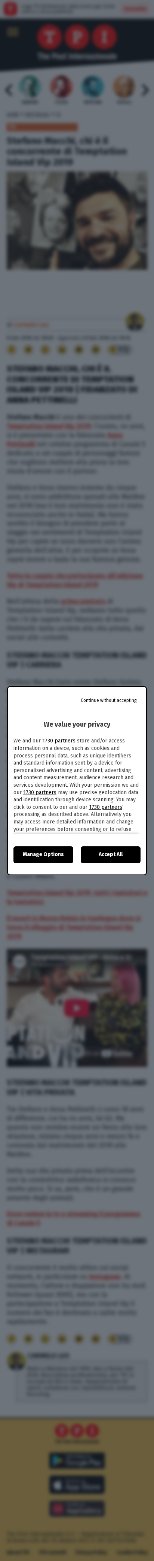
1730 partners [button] (59, 741)
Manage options (43, 854)
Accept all (111, 854)
